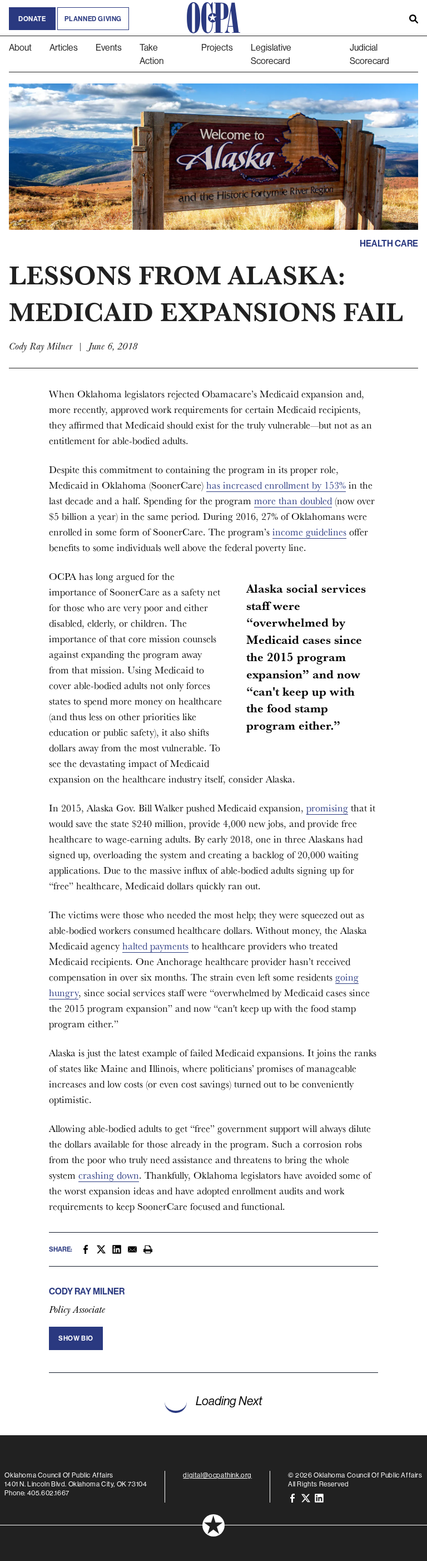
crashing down (108, 1175)
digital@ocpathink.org (217, 1475)
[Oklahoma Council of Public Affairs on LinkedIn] (319, 1497)
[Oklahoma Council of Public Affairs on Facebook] (292, 1497)
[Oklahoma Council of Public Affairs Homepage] (213, 17)
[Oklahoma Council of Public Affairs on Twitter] (305, 1497)
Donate (32, 18)
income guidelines (309, 531)
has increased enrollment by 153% (276, 485)
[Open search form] (413, 17)
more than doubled (293, 500)
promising (327, 807)
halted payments (155, 945)
